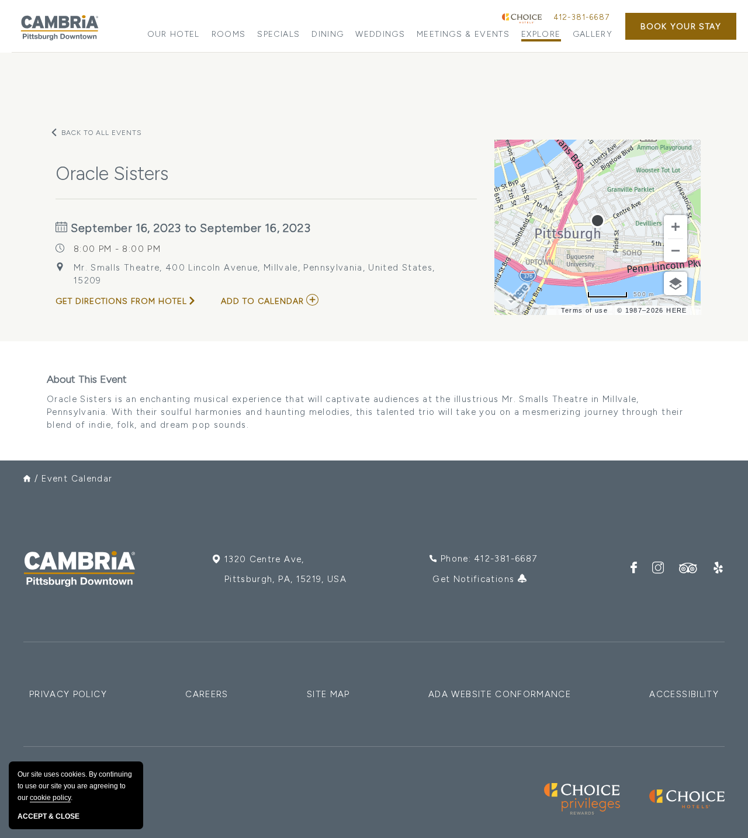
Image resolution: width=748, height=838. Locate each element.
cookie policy (50, 798)
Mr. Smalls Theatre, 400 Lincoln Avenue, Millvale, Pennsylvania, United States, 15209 (254, 274)
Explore (540, 34)
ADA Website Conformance (499, 694)
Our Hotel (173, 34)
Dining (327, 34)
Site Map (328, 694)
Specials (278, 34)
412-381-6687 (581, 17)
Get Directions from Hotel (121, 301)
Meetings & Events (463, 34)
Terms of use (584, 310)
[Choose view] (675, 283)
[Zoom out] (675, 250)
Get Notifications (474, 579)
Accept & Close (48, 816)
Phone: (489, 558)
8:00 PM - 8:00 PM (117, 249)
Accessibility (684, 694)
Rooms (229, 34)
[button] (680, 26)
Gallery (592, 34)
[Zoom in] (675, 226)
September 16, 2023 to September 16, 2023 (189, 228)
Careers (206, 694)
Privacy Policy (68, 694)
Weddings (380, 34)
